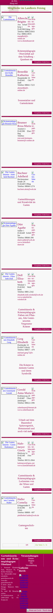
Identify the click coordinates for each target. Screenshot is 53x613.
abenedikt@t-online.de (22, 89)
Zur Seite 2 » (40, 545)
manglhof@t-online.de (22, 37)
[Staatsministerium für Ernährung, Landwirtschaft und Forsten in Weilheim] (24, 599)
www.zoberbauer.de (25, 410)
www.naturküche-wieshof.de (24, 298)
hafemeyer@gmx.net (25, 463)
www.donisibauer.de (25, 41)
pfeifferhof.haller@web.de (28, 515)
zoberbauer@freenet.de (26, 407)
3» (46, 545)
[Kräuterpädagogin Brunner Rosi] (9, 122)
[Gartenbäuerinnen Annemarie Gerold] (9, 390)
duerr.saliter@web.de (26, 240)
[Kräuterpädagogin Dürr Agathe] (9, 224)
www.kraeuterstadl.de (26, 465)
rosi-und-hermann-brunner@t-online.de (25, 139)
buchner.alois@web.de (26, 189)
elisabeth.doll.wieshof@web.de (30, 295)
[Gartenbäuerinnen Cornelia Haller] (9, 500)
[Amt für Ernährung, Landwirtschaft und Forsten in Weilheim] (24, 581)
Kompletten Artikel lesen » (42, 62)
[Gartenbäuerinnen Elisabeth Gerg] (9, 339)
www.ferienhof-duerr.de (23, 243)
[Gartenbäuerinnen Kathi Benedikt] (9, 72)
